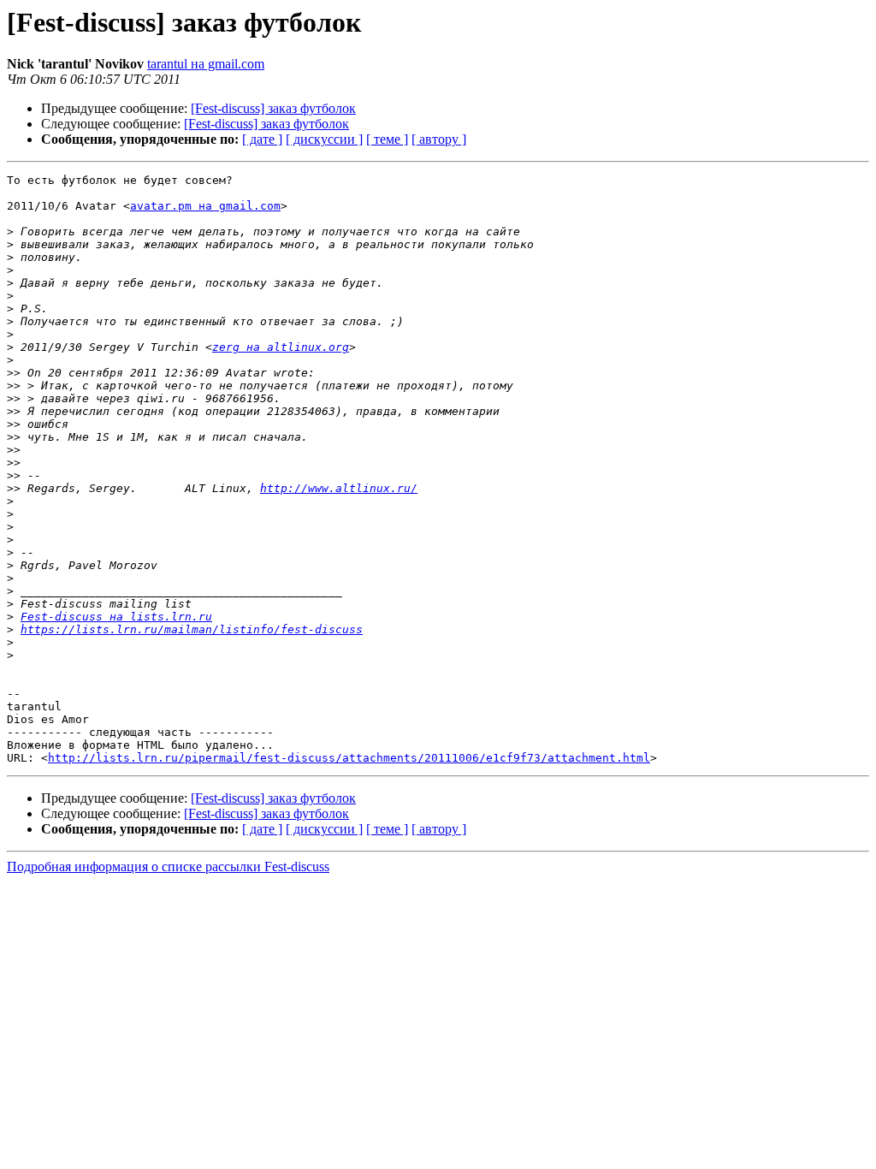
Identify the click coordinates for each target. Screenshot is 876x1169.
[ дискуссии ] (324, 139)
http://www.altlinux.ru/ (338, 488)
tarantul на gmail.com (205, 63)
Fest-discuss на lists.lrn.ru (116, 616)
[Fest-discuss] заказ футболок (273, 108)
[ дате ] (262, 139)
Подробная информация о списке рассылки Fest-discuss (168, 866)
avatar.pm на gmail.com (205, 205)
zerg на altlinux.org (280, 347)
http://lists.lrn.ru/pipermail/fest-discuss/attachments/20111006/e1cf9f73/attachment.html (349, 757)
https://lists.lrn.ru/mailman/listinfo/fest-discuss (192, 629)
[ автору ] (438, 139)
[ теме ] (387, 139)
